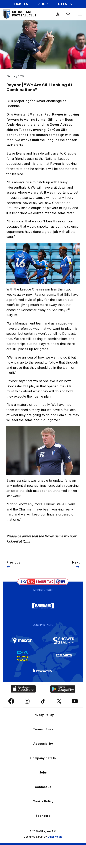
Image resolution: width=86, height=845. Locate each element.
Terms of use (43, 729)
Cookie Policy (43, 801)
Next (76, 562)
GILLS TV (65, 4)
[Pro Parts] (63, 656)
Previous (13, 562)
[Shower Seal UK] (63, 641)
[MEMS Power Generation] (43, 606)
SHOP (43, 4)
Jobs (43, 772)
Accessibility (43, 744)
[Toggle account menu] (58, 14)
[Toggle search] (68, 14)
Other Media (54, 836)
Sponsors (43, 816)
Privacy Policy (43, 715)
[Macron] (22, 641)
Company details (43, 758)
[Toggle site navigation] (79, 14)
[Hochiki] (43, 671)
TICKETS (21, 4)
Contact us (43, 787)
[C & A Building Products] (22, 656)
